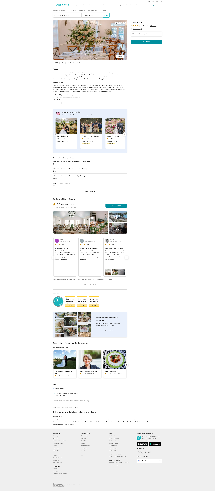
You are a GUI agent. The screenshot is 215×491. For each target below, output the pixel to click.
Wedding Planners (66, 10)
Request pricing (146, 42)
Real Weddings (113, 448)
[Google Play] (155, 445)
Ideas (112, 5)
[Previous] (55, 134)
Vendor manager (85, 445)
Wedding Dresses (78, 421)
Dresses (105, 5)
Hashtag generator (114, 438)
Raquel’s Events (62, 136)
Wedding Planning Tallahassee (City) (79, 400)
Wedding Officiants (135, 419)
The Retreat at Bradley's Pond (63, 372)
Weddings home (57, 436)
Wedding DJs (71, 419)
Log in (153, 5)
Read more (56, 100)
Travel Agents (151, 421)
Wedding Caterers (97, 419)
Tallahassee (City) (92, 10)
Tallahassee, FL (137, 29)
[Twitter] (141, 452)
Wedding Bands (67, 421)
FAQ (63, 63)
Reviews (71, 63)
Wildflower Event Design (90, 136)
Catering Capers (110, 371)
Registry (118, 5)
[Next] (124, 134)
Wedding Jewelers (58, 424)
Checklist (83, 438)
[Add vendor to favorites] (124, 23)
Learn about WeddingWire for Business (119, 462)
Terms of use (56, 453)
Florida (74, 10)
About (56, 63)
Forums (98, 5)
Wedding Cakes (89, 421)
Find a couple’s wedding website (117, 456)
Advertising (56, 450)
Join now (159, 5)
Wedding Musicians (111, 421)
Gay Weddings (57, 476)
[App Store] (142, 445)
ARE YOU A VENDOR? (156, 2)
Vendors (91, 5)
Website (128, 5)
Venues (85, 5)
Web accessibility (57, 462)
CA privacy (56, 460)
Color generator (113, 445)
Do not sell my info (58, 458)
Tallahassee (81, 10)
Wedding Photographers (59, 419)
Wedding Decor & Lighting (125, 421)
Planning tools (76, 5)
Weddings (56, 10)
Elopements (139, 5)
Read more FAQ (90, 191)
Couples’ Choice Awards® (60, 473)
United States (144, 461)
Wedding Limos (100, 421)
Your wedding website (87, 436)
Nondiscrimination (58, 443)
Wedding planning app (115, 436)
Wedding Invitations (140, 421)
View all (120, 56)
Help (82, 455)
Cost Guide (84, 453)
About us (55, 438)
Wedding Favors (69, 424)
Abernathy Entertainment (88, 371)
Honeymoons (112, 450)
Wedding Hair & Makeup (83, 419)
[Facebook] (138, 452)
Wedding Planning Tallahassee (61, 400)
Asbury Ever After (72, 408)
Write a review (116, 205)
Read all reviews (89, 285)
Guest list (83, 440)
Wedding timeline (113, 443)
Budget (83, 443)
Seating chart (84, 448)
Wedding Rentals (147, 419)
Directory (55, 468)
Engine (83, 450)
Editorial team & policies (59, 440)
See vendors (109, 331)
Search (106, 15)
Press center (56, 448)
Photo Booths (56, 421)
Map (79, 63)
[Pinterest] (145, 452)
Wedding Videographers (121, 419)
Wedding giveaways (114, 440)
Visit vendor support (114, 465)
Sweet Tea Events (113, 136)
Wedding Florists (108, 419)
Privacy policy (56, 455)
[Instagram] (149, 452)
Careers (55, 445)
